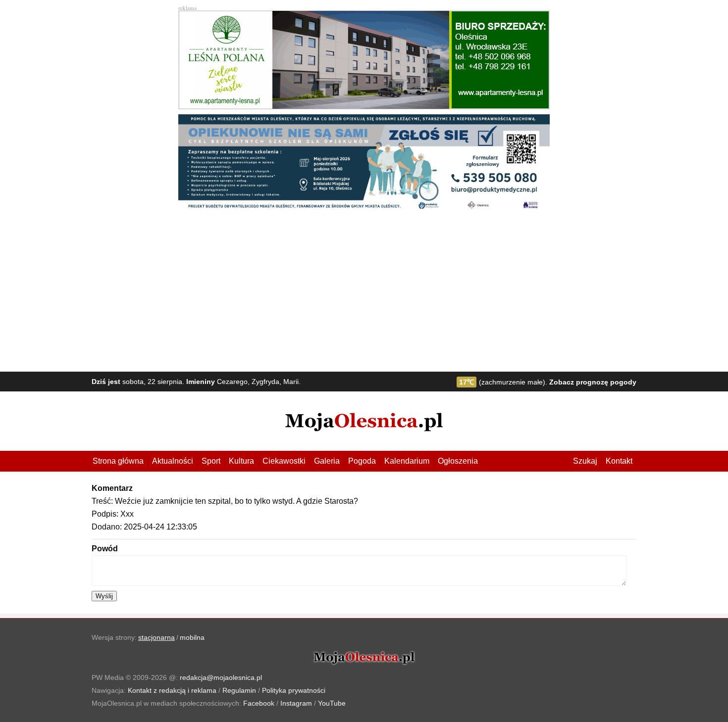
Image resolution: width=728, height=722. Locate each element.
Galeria (327, 461)
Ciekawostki (284, 461)
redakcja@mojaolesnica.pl (221, 677)
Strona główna (118, 461)
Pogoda (362, 461)
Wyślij (104, 596)
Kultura (241, 461)
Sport (211, 461)
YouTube (332, 703)
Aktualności (172, 461)
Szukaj (585, 461)
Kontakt (619, 461)
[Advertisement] (364, 292)
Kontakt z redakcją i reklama (172, 690)
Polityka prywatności (293, 690)
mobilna (192, 637)
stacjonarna (156, 637)
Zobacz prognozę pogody (592, 382)
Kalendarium (406, 461)
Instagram (296, 703)
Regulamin (239, 690)
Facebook (258, 703)
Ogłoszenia (458, 461)
